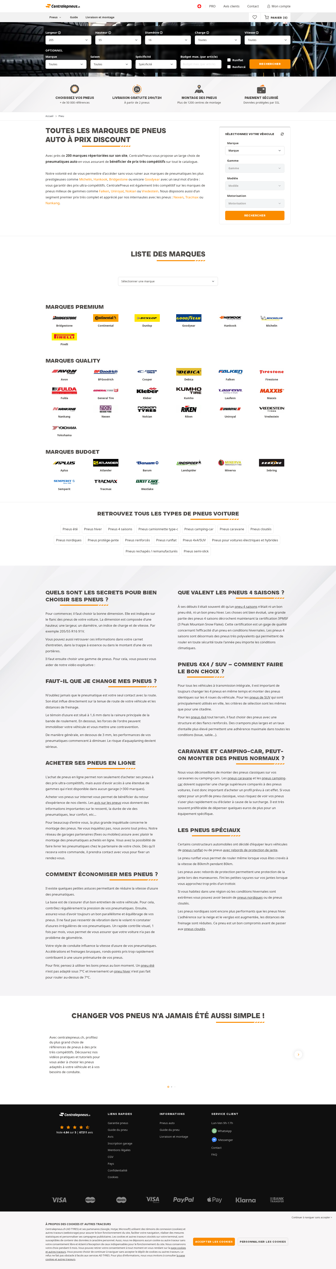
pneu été (147, 965)
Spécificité (143, 56)
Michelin (85, 179)
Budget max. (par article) (199, 56)
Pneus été (70, 529)
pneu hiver (122, 971)
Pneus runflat (166, 540)
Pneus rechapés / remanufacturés (152, 551)
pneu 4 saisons (246, 606)
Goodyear (152, 179)
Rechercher (270, 64)
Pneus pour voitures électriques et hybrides (245, 540)
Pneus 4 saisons (120, 529)
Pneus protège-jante (103, 540)
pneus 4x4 (198, 717)
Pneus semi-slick (196, 551)
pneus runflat (192, 850)
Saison (95, 56)
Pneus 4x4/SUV (194, 540)
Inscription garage (120, 1143)
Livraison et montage (100, 17)
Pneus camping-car (199, 529)
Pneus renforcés (137, 540)
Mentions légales (119, 1150)
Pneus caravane (232, 529)
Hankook (100, 179)
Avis (110, 1136)
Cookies (113, 1177)
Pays (111, 1163)
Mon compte (281, 6)
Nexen (178, 197)
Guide (74, 17)
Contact (253, 6)
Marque (51, 56)
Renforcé (239, 67)
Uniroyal (117, 191)
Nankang (53, 203)
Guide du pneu (118, 1130)
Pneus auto (167, 1123)
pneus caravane (240, 778)
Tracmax (192, 197)
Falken (104, 191)
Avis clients (231, 6)
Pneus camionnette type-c (158, 529)
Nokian (130, 191)
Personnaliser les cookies (263, 1241)
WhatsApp (225, 1131)
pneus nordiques (250, 897)
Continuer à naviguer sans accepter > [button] (312, 1217)
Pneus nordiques (68, 540)
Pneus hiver (93, 529)
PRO (212, 6)
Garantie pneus (118, 1123)
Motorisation (236, 196)
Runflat (237, 60)
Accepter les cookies (214, 1241)
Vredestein (150, 191)
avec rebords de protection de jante (250, 850)
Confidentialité (117, 1170)
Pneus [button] (53, 17)
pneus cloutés (194, 929)
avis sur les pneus (107, 802)
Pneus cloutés (260, 529)
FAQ (214, 1154)
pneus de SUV (259, 697)
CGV (110, 1157)
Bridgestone (118, 179)
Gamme (233, 160)
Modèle (232, 178)
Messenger (225, 1140)
